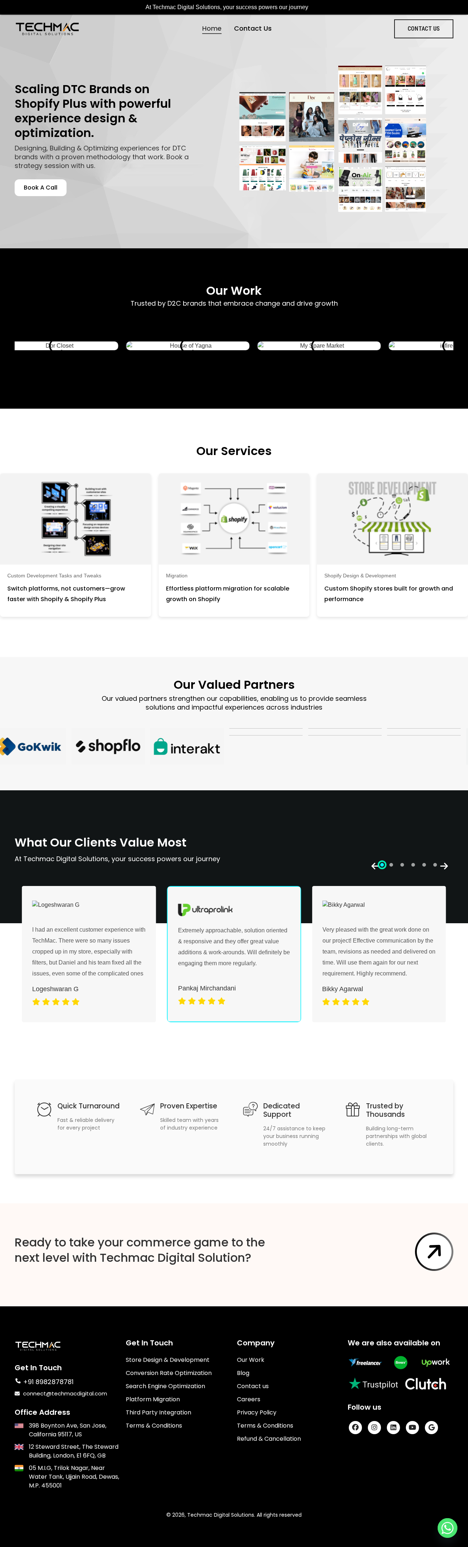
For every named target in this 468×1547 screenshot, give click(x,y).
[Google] (431, 1427)
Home (212, 28)
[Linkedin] (393, 1427)
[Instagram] (374, 1427)
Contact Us (253, 28)
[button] (382, 865)
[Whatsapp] (447, 1528)
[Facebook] (355, 1427)
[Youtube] (412, 1427)
